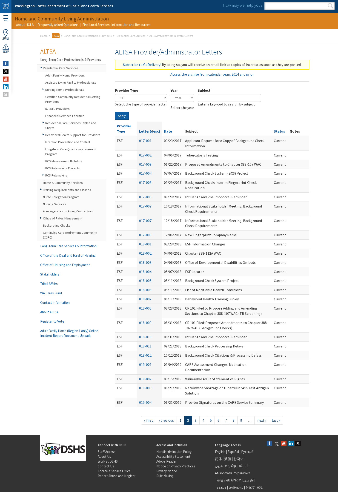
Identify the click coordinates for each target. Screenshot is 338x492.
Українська (242, 473)
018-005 (145, 280)
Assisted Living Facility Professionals (70, 82)
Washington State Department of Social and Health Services (64, 5)
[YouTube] (284, 444)
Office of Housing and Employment (65, 265)
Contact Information (55, 302)
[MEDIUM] (5, 95)
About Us (104, 456)
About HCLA (25, 25)
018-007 (145, 299)
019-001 (145, 364)
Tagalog (220, 487)
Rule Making (165, 476)
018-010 (145, 337)
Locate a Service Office (114, 471)
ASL (260, 487)
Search (331, 6)
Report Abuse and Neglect (117, 476)
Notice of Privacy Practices (175, 466)
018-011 (145, 346)
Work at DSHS (108, 461)
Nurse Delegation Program (61, 197)
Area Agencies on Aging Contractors (68, 211)
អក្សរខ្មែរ (230, 466)
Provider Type (126, 90)
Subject (204, 90)
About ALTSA (49, 312)
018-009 (145, 322)
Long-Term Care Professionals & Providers (88, 35)
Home (43, 35)
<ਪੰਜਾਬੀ (243, 466)
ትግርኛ (250, 487)
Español (233, 451)
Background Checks (56, 225)
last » (276, 420)
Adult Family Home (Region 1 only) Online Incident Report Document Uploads (69, 333)
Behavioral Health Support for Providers (72, 135)
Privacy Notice (166, 471)
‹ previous (166, 420)
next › (261, 420)
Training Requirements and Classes (67, 190)
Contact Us (106, 466)
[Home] (5, 6)
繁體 (228, 459)
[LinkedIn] (291, 444)
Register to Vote (52, 321)
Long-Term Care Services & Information (68, 246)
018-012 (145, 355)
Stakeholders (49, 274)
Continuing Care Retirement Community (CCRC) (70, 234)
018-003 (145, 262)
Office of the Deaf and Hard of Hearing (68, 255)
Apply (122, 116)
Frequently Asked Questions (57, 25)
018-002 (145, 253)
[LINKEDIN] (5, 87)
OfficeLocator (5, 39)
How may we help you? (243, 5)
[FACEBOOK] (5, 63)
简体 (218, 459)
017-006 (145, 197)
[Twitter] (276, 444)
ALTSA (48, 51)
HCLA (55, 35)
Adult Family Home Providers (65, 75)
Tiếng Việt (222, 480)
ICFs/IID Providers (57, 109)
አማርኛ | (237, 480)
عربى (219, 466)
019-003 (145, 388)
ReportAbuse (6, 52)
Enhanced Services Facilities (64, 116)
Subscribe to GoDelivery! (142, 64)
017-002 (145, 155)
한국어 (238, 459)
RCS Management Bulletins (63, 161)
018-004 (145, 271)
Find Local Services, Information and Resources (116, 25)
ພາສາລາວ (236, 487)
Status (279, 131)
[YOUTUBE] (5, 79)
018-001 (145, 244)
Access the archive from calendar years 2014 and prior (212, 74)
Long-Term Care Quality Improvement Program (70, 151)
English (220, 451)
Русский (247, 451)
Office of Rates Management (62, 218)
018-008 (145, 308)
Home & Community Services (63, 183)
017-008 (145, 235)
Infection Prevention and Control (67, 142)
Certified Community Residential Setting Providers (72, 99)
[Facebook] (269, 444)
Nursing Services (54, 204)
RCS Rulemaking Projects (62, 168)
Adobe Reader (166, 461)
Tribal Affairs (49, 284)
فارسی (248, 480)
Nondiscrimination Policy (174, 451)
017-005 (145, 182)
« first (148, 420)
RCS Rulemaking (56, 175)
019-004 (145, 402)
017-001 (145, 140)
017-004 (145, 173)
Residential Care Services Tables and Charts (70, 125)
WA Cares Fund (51, 293)
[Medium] (298, 444)
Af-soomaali (223, 473)
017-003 (145, 164)
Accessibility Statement (173, 456)
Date (168, 131)
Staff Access (106, 451)
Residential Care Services (130, 35)
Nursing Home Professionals (64, 90)
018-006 (145, 289)
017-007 (145, 206)
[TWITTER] (5, 71)
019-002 (145, 379)
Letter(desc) (149, 131)
